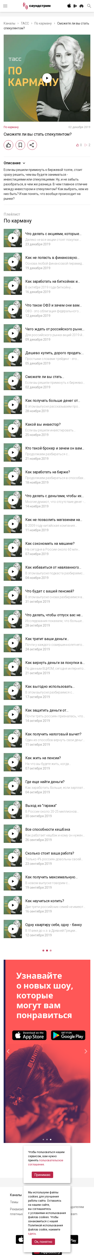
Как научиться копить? (44, 901)
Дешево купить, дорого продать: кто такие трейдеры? (53, 355)
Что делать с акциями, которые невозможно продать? (52, 236)
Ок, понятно (43, 1242)
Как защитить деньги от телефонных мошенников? (48, 712)
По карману (43, 23)
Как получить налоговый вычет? (53, 734)
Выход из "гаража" (41, 805)
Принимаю (42, 1175)
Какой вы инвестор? (43, 424)
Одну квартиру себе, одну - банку (53, 925)
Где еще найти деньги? (45, 782)
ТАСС (25, 23)
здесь (32, 1233)
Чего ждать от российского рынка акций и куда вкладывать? (54, 331)
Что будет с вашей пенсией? (49, 591)
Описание (12, 163)
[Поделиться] (32, 145)
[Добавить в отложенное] (20, 145)
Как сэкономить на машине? (50, 543)
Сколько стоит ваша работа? (49, 853)
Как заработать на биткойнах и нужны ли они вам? (51, 283)
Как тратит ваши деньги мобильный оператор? (46, 641)
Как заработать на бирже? (47, 472)
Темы (14, 1202)
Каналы (9, 23)
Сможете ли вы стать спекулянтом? (43, 379)
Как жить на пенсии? (43, 758)
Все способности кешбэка (47, 829)
